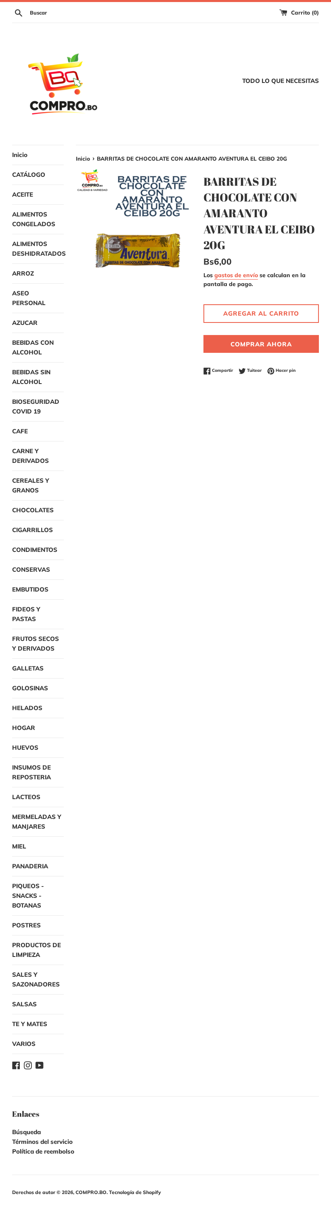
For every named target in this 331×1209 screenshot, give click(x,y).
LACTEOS (26, 797)
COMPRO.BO (91, 1192)
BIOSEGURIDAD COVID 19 (35, 406)
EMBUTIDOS (30, 589)
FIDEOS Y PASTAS (26, 614)
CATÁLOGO (28, 174)
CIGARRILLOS (32, 530)
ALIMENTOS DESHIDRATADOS (38, 248)
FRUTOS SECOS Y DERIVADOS (35, 643)
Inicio (19, 155)
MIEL (19, 846)
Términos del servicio (42, 1141)
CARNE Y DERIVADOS (30, 456)
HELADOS (27, 708)
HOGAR (23, 728)
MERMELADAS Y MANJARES (36, 821)
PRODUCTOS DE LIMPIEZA (36, 950)
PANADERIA (30, 866)
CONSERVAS (31, 569)
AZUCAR (25, 323)
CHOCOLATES (33, 510)
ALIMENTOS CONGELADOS (33, 219)
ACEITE (22, 194)
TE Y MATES (29, 1024)
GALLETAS (28, 668)
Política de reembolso (43, 1151)
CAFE (20, 431)
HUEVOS (25, 747)
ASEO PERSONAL (29, 298)
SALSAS (24, 1004)
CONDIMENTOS (34, 550)
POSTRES (26, 925)
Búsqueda (26, 1132)
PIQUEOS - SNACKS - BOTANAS (28, 895)
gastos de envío (236, 274)
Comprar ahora (261, 344)
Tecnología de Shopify (135, 1192)
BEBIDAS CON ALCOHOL (33, 347)
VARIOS (24, 1044)
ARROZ (23, 273)
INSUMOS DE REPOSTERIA (31, 772)
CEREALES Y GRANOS (30, 485)
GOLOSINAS (30, 688)
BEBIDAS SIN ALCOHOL (31, 377)
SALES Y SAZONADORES (36, 979)
